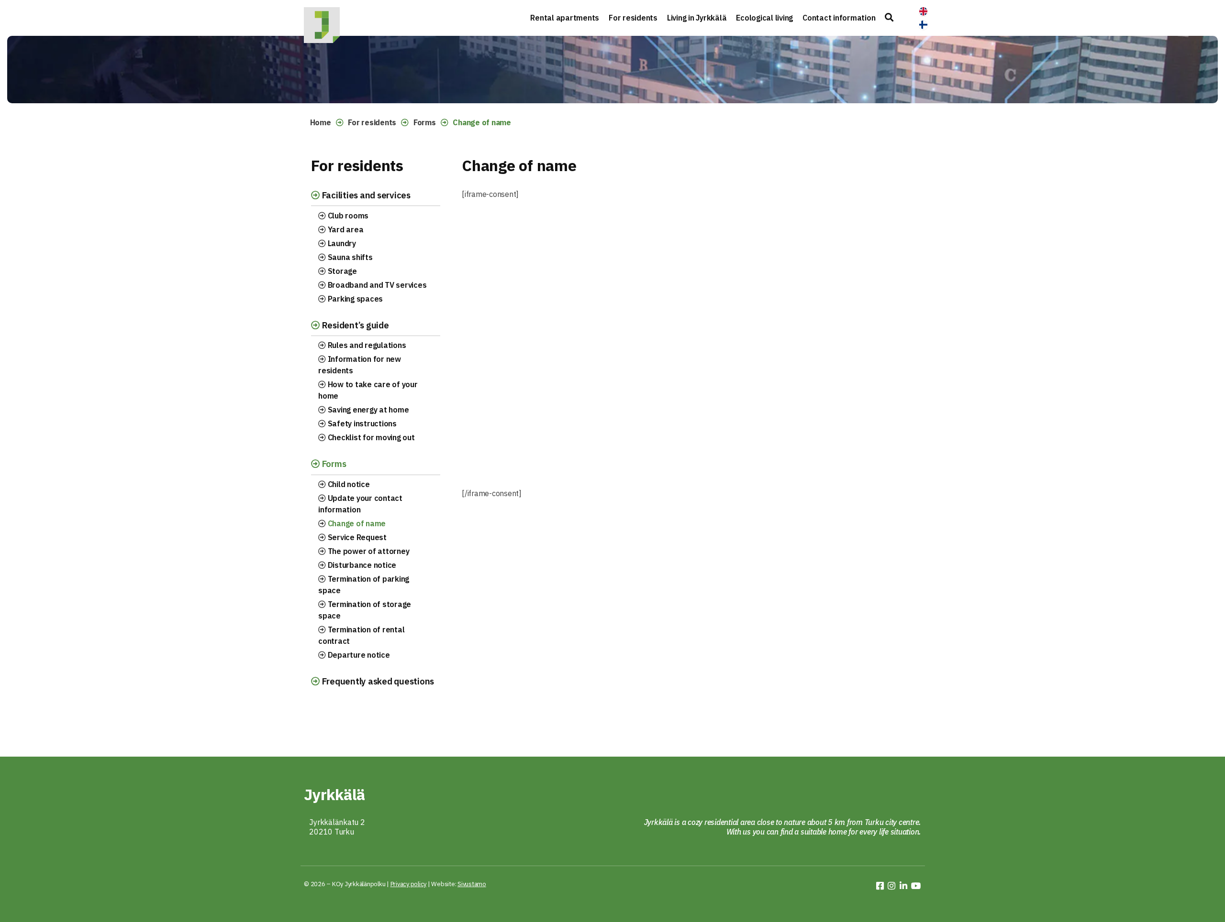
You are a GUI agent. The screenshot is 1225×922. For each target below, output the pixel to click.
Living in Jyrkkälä (697, 17)
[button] (889, 18)
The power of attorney (368, 551)
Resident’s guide (354, 325)
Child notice (348, 484)
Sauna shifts (349, 257)
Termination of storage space (364, 609)
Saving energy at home (367, 409)
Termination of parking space (363, 584)
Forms (424, 122)
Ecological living (764, 17)
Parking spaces (354, 299)
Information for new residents (359, 364)
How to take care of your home (368, 390)
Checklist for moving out (370, 437)
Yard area (345, 229)
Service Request (356, 537)
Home (320, 122)
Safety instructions (361, 423)
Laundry (341, 243)
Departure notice (358, 655)
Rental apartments (564, 17)
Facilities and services (365, 195)
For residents (633, 17)
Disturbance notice (361, 565)
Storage (341, 271)
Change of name (356, 523)
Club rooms (347, 215)
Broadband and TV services (376, 285)
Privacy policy (408, 884)
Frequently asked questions (377, 681)
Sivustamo (471, 884)
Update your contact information (360, 503)
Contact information (838, 17)
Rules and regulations (366, 345)
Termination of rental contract (361, 635)
